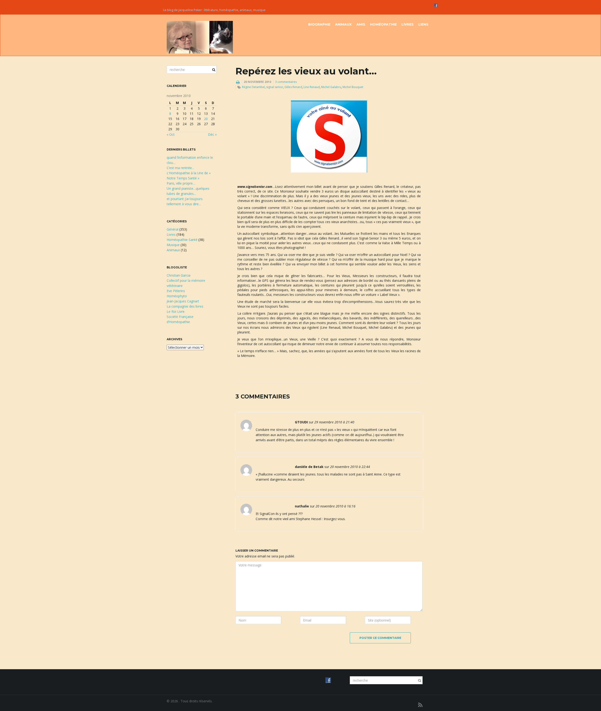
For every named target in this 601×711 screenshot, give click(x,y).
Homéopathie (383, 24)
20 (206, 118)
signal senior (274, 87)
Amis (360, 24)
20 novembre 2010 (257, 82)
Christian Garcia (178, 275)
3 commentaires (286, 82)
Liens (423, 24)
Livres (407, 24)
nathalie (302, 506)
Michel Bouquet (353, 87)
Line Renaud (312, 87)
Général (172, 229)
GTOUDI (301, 422)
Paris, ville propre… (181, 183)
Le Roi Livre (176, 311)
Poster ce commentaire (380, 638)
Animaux (343, 24)
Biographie (319, 24)
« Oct (171, 134)
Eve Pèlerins (176, 291)
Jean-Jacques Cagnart (183, 301)
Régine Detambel (253, 87)
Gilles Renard (293, 87)
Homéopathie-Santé (182, 239)
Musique (173, 245)
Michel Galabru (331, 87)
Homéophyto (177, 296)
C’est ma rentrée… (180, 168)
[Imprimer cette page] (238, 82)
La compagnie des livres (185, 306)
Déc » (212, 134)
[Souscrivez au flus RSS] (420, 705)
